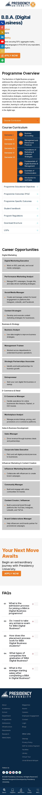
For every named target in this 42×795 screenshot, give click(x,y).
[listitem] (4, 772)
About (4, 705)
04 (16, 657)
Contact (25, 719)
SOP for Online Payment (31, 746)
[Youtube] (2, 41)
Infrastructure (7, 727)
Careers (25, 712)
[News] (2, 55)
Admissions (6, 723)
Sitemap (25, 739)
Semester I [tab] (9, 135)
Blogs (24, 727)
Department (6, 716)
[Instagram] (2, 46)
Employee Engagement (30, 716)
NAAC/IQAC (6, 738)
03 (17, 640)
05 (17, 673)
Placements (6, 730)
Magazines (26, 705)
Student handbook (12, 208)
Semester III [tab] (9, 144)
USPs (6, 230)
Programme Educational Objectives (19, 186)
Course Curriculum (12, 120)
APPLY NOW (11, 55)
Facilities (25, 749)
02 (17, 624)
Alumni (24, 708)
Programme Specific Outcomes (18, 201)
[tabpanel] (21, 150)
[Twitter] (2, 32)
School (4, 712)
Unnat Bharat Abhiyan (30, 760)
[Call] (2, 23)
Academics (6, 708)
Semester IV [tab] (9, 148)
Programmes (6, 719)
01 (16, 608)
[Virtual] (2, 51)
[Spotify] (2, 60)
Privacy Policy (27, 742)
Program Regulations (13, 216)
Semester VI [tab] (9, 157)
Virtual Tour (26, 757)
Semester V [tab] (9, 153)
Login (24, 723)
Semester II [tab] (9, 139)
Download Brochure (13, 223)
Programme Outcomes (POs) (17, 194)
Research (5, 734)
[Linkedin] (2, 37)
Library (24, 753)
